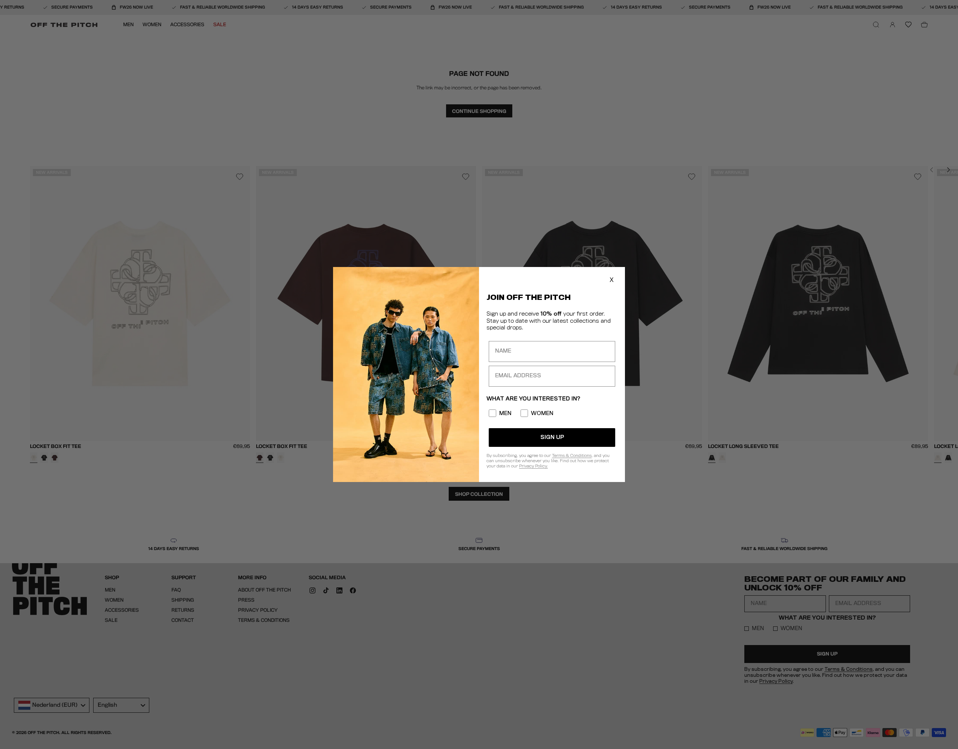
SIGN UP (552, 437)
